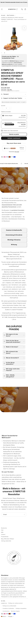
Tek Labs (17, 151)
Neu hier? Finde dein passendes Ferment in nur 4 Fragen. (14, 2)
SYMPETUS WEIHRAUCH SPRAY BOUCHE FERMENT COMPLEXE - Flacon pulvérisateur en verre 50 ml (13, 19)
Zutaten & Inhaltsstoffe (14, 230)
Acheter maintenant (14, 138)
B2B (2, 532)
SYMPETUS (4, 603)
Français (10, 616)
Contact (3, 534)
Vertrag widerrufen (6, 540)
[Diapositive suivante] (4, 52)
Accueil (3, 15)
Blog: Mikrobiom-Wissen (7, 538)
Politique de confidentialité (9, 605)
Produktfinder (4, 536)
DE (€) (4, 616)
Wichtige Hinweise (13, 240)
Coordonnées (6, 611)
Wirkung (14, 244)
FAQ (2, 530)
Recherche (4, 528)
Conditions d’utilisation (8, 608)
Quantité (3, 105)
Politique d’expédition (21, 608)
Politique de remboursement (15, 603)
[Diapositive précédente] (1, 52)
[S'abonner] (24, 514)
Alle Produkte (10, 15)
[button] (2, 9)
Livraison (8, 90)
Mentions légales (15, 611)
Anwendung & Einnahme (14, 235)
